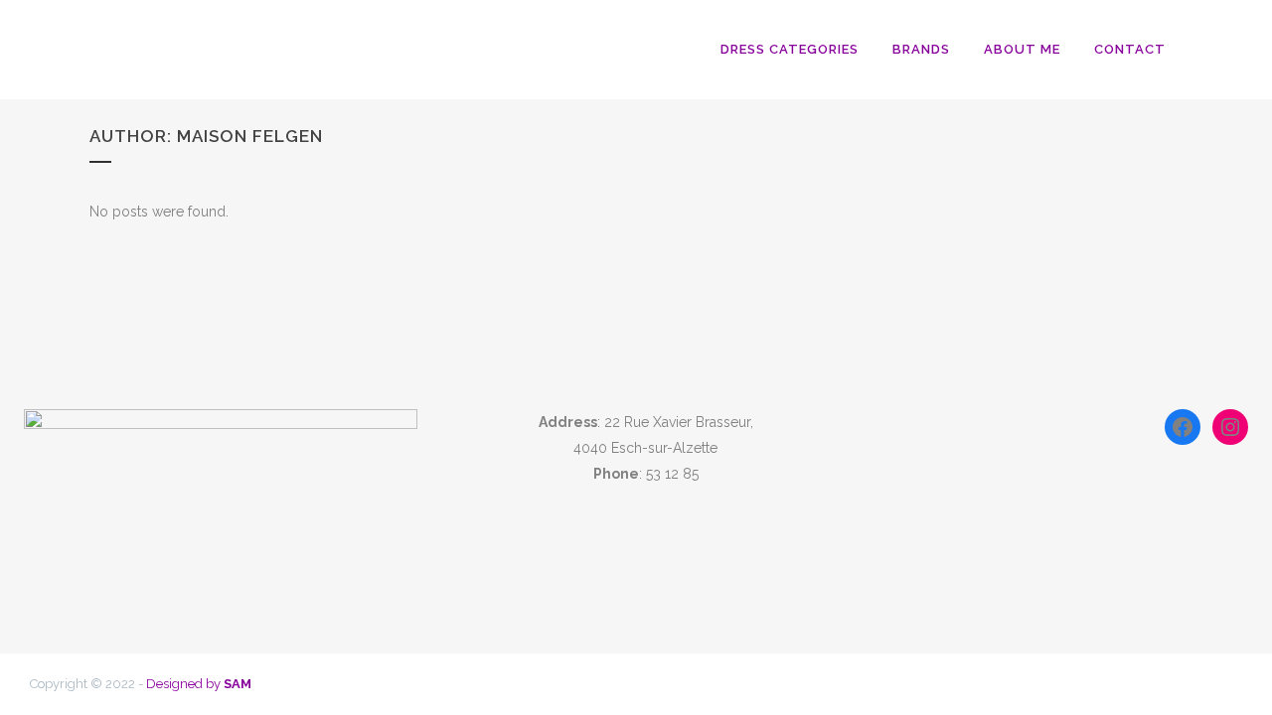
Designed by (198, 683)
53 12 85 (672, 474)
